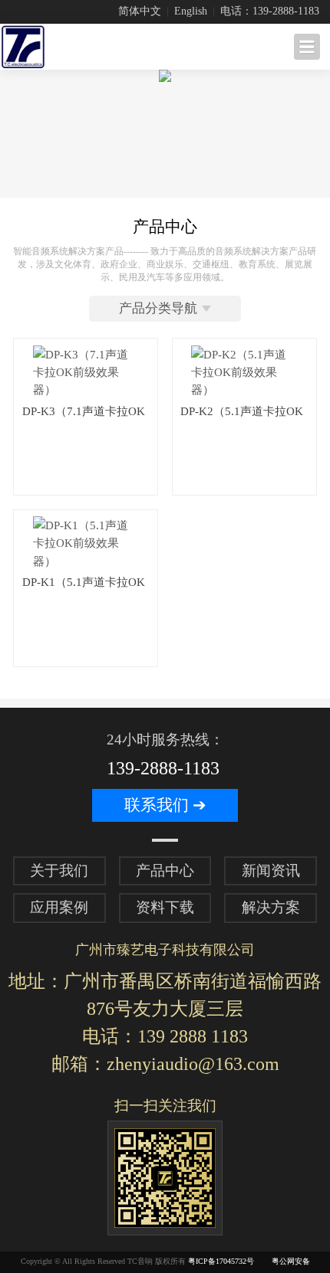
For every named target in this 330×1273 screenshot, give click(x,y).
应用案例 (59, 907)
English (190, 11)
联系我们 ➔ (165, 805)
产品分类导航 (158, 308)
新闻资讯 (271, 870)
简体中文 (139, 11)
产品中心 (165, 870)
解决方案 (271, 907)
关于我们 (59, 870)
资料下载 (165, 907)
